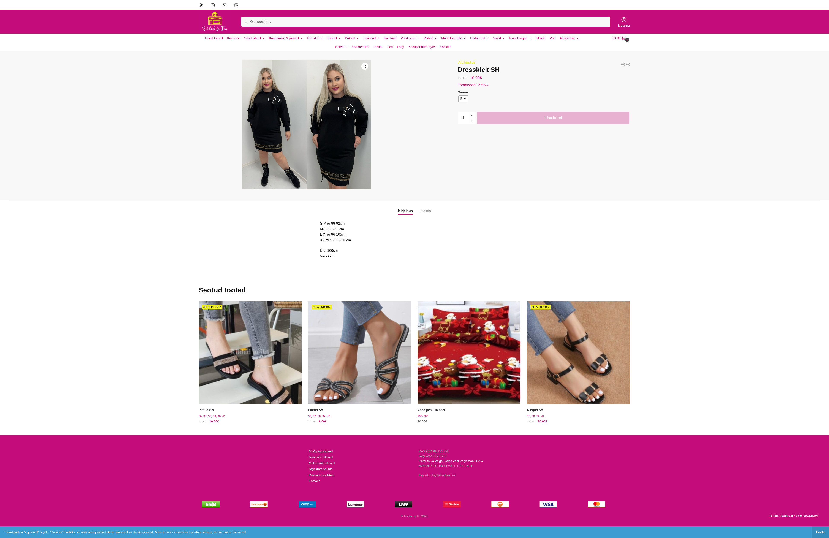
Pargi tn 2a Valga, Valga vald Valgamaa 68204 (451, 461)
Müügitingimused (321, 451)
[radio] (463, 99)
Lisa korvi (553, 118)
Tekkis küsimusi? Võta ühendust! (794, 515)
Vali (250, 430)
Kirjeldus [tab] (405, 211)
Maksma (624, 25)
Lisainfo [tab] (425, 211)
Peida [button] (820, 532)
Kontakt (314, 481)
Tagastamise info (320, 469)
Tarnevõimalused (321, 457)
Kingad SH (535, 410)
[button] (364, 66)
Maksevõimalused (322, 463)
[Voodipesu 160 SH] (469, 352)
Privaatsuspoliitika (321, 475)
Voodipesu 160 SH (431, 410)
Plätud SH (206, 410)
